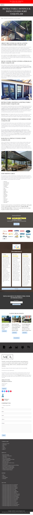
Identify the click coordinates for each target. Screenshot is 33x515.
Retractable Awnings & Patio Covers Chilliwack (10, 487)
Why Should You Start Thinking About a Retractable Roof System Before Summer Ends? (16, 327)
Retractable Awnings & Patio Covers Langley (10, 490)
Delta (4, 188)
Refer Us (4, 449)
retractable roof (24, 55)
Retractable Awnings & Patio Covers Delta (9, 489)
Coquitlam (5, 186)
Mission (5, 193)
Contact (4, 447)
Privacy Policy (29, 512)
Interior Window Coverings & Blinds (8, 467)
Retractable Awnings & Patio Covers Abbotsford (10, 484)
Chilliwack (5, 181)
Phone (3, 411)
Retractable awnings (4, 114)
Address (3, 419)
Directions (4, 388)
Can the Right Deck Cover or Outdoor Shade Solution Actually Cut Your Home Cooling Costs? (26, 327)
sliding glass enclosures (21, 375)
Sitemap (24, 512)
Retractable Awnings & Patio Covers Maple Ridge (10, 491)
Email (3, 415)
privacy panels (3, 143)
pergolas (8, 75)
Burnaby (5, 189)
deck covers (19, 67)
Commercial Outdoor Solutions (7, 469)
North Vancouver (6, 183)
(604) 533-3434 (6, 380)
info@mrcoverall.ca (7, 381)
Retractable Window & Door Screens (8, 462)
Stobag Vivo (20, 1)
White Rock (5, 202)
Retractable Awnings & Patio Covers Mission (10, 492)
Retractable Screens (6, 461)
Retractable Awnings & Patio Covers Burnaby (10, 485)
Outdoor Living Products (6, 460)
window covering (12, 55)
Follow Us (4, 448)
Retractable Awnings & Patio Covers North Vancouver (11, 495)
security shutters (16, 133)
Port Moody (5, 195)
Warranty (4, 476)
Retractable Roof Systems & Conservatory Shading (11, 465)
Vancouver (5, 200)
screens (29, 131)
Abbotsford (5, 194)
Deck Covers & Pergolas (6, 458)
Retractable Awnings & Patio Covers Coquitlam (10, 488)
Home (2, 18)
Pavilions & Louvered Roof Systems (8, 466)
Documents (4, 478)
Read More (16, 288)
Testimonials (5, 444)
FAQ (3, 475)
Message (3, 423)
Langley (5, 190)
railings (7, 146)
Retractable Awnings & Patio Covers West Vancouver (11, 504)
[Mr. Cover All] (2, 5)
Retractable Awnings (6, 454)
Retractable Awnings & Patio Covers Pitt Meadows (11, 496)
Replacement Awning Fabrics (7, 455)
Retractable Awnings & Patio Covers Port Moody (10, 498)
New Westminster (6, 182)
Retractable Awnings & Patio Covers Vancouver (10, 503)
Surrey (5, 197)
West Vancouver (6, 201)
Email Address (16, 300)
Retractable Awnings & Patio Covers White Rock (10, 505)
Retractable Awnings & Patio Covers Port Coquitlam (11, 497)
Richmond (5, 196)
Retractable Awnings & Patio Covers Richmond (10, 499)
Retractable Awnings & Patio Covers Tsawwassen (10, 502)
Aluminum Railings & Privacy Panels (8, 459)
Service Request (5, 477)
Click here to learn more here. (16, 2)
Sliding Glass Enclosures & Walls (8, 468)
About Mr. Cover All (6, 443)
